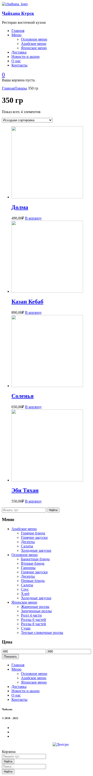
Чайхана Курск (18, 13)
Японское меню (24, 602)
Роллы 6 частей (33, 620)
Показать (10, 656)
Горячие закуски (34, 537)
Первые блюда (33, 581)
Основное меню (24, 555)
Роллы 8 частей (33, 624)
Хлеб (25, 594)
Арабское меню (24, 529)
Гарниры (28, 568)
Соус (25, 589)
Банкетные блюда (35, 559)
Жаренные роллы (35, 607)
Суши (26, 628)
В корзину (33, 218)
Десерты (28, 542)
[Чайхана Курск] (15, 4)
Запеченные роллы (36, 611)
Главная (8, 88)
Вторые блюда (32, 563)
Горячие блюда (33, 533)
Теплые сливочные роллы (42, 632)
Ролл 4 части (31, 615)
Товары (21, 88)
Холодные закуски (36, 550)
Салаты (27, 546)
